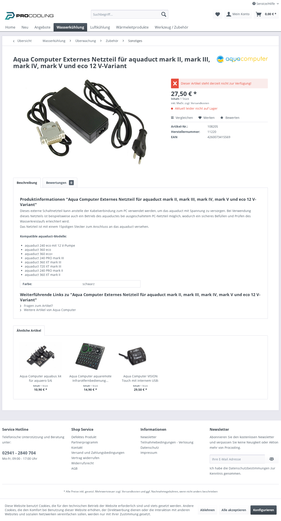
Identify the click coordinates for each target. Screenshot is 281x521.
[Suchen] (163, 14)
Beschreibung (27, 183)
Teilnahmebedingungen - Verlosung (166, 442)
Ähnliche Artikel (29, 330)
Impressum (148, 452)
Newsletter (148, 437)
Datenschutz (149, 447)
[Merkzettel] (217, 14)
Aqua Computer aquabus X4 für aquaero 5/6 (40, 378)
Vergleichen (184, 118)
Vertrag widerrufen (85, 458)
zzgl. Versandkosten (197, 103)
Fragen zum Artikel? (38, 306)
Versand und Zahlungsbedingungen (97, 452)
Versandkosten (131, 491)
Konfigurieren (263, 510)
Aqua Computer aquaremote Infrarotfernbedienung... (90, 378)
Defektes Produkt (83, 437)
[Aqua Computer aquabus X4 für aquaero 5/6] (40, 356)
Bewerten (232, 118)
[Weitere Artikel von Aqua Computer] (242, 63)
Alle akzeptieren (234, 510)
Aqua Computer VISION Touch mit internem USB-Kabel (140, 378)
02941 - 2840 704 (19, 453)
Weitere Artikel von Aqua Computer (49, 310)
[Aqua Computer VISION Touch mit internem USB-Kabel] (140, 356)
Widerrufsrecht (82, 463)
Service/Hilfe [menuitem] (266, 4)
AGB (74, 468)
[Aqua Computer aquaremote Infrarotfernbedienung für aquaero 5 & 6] (90, 356)
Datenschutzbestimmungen (249, 468)
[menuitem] (129, 16)
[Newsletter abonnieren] (272, 459)
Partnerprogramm (84, 442)
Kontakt (77, 447)
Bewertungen (59, 183)
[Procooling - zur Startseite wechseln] (29, 15)
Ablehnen (207, 510)
